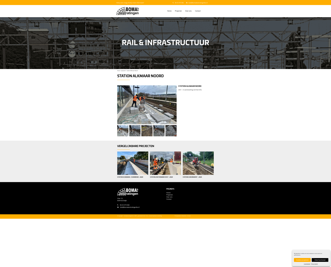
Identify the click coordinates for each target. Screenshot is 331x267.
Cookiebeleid (307, 264)
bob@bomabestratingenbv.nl (198, 3)
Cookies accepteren (302, 260)
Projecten (178, 11)
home (118, 70)
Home (169, 11)
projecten (123, 70)
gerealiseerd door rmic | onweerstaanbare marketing (150, 215)
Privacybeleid (314, 264)
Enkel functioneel (320, 260)
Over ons (188, 11)
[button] (119, 105)
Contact (198, 11)
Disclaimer (184, 215)
